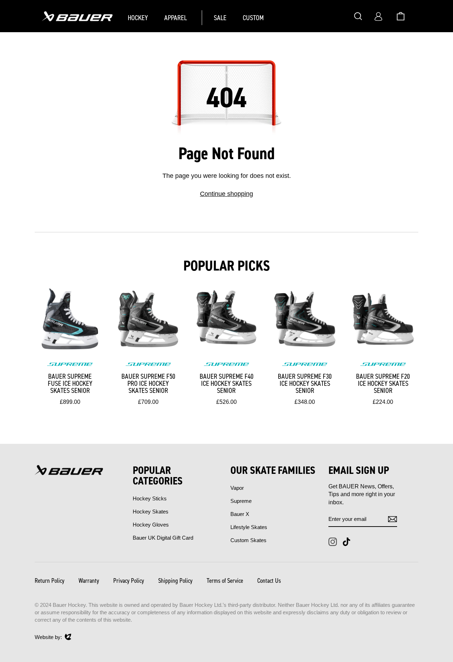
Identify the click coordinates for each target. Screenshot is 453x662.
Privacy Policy (128, 580)
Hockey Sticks (150, 498)
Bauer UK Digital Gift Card (163, 538)
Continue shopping (226, 193)
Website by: (48, 637)
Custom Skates (248, 540)
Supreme (241, 501)
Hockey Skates (150, 512)
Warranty (89, 580)
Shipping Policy (175, 580)
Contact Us (269, 580)
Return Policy (49, 580)
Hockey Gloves (151, 525)
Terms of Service (225, 580)
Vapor (237, 488)
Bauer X (239, 514)
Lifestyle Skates (248, 527)
